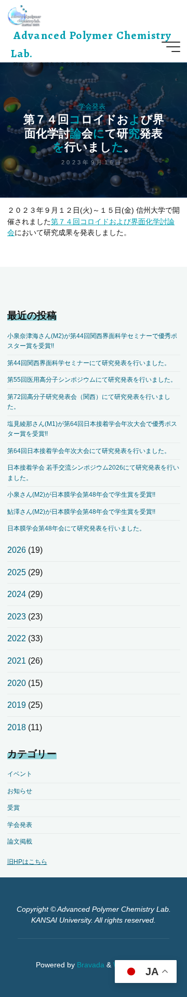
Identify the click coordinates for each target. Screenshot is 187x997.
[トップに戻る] (146, 956)
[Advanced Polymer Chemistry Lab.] (24, 15)
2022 (16, 638)
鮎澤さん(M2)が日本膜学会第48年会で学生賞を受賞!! (81, 511)
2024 (16, 594)
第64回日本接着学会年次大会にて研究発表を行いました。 (88, 451)
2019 (16, 705)
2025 (16, 572)
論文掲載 (19, 841)
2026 (16, 550)
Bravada (89, 965)
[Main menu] (171, 47)
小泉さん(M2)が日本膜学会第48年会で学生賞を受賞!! (81, 494)
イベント (19, 774)
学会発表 (91, 106)
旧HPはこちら (27, 861)
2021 (16, 660)
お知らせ (19, 791)
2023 (16, 616)
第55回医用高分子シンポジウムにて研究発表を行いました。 (92, 379)
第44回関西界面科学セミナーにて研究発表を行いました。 (88, 363)
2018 (16, 727)
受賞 (13, 807)
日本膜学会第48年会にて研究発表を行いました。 (76, 528)
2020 (16, 683)
